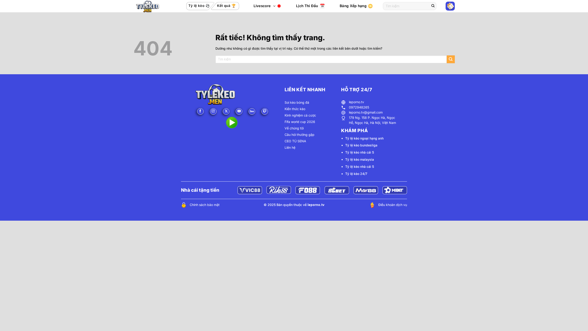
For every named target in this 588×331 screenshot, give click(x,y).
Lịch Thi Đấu (307, 6)
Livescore (262, 6)
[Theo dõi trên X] (226, 111)
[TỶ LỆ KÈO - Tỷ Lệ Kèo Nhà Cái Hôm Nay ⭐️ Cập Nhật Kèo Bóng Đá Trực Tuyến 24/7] (152, 6)
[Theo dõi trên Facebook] (200, 111)
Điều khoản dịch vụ (392, 205)
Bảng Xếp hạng (353, 6)
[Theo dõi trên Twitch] (264, 111)
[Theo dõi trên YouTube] (239, 111)
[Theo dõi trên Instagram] (213, 111)
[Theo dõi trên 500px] (252, 111)
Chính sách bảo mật (205, 205)
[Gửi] (433, 6)
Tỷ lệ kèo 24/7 (356, 174)
